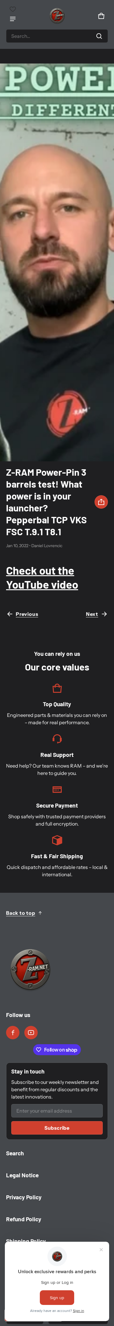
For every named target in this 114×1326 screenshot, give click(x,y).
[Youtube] (31, 1032)
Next (92, 614)
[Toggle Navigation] (12, 19)
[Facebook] (12, 1032)
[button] (57, 36)
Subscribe (57, 1128)
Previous (27, 614)
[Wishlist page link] (13, 9)
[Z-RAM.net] (57, 16)
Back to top (20, 913)
